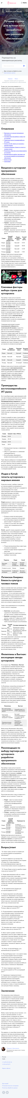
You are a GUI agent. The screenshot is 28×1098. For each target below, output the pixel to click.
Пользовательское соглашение (10, 1086)
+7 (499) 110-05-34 (7, 1062)
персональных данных (9, 73)
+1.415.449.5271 (6, 1064)
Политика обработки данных (10, 1088)
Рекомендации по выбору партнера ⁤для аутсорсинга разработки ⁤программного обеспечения (14, 156)
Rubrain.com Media (14, 11)
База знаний (5, 1083)
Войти (25, 3)
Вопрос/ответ (8, 160)
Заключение (7, 161)
